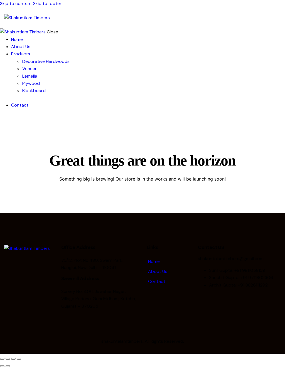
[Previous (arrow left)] (2, 366)
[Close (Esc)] (19, 359)
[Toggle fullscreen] (8, 359)
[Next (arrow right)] (8, 366)
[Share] (13, 359)
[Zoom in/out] (2, 359)
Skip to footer (47, 3)
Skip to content (16, 3)
